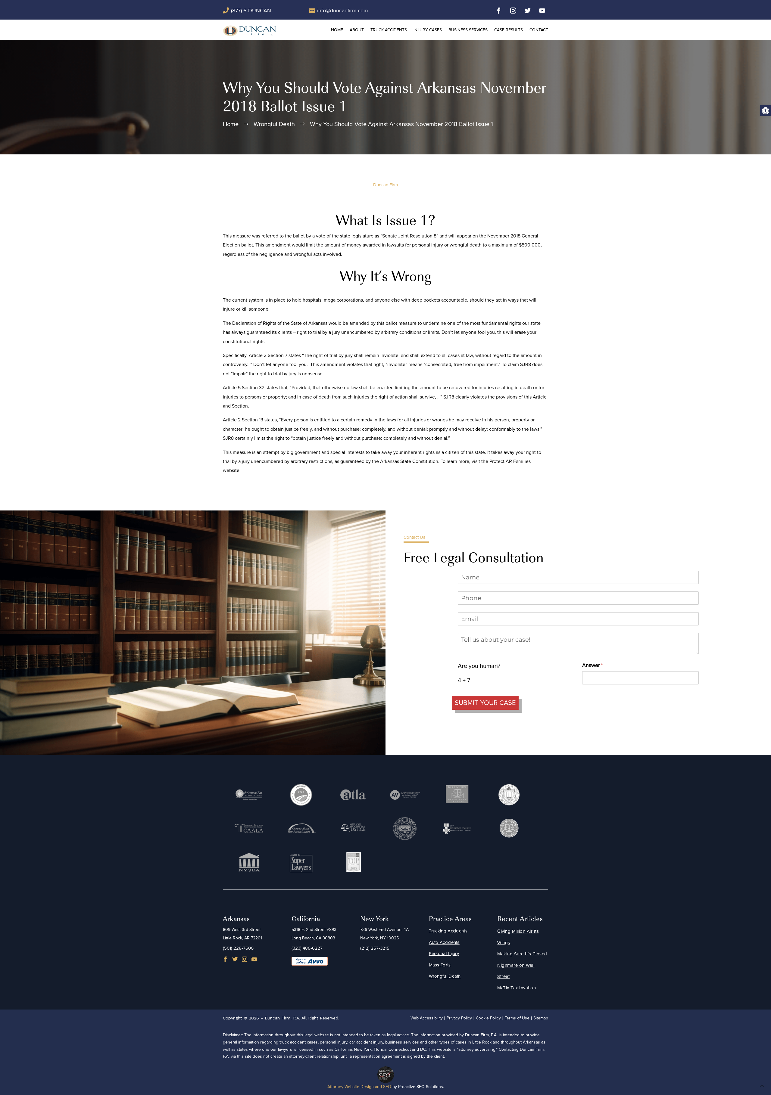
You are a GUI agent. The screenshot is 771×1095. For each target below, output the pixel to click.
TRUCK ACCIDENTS (388, 30)
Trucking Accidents (448, 931)
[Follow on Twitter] (528, 11)
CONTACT (538, 30)
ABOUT (357, 30)
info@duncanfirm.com (342, 10)
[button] (765, 110)
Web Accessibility (426, 1018)
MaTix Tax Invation (516, 988)
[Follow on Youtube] (542, 11)
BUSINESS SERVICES (468, 30)
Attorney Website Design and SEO (359, 1087)
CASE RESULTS (508, 30)
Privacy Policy (459, 1018)
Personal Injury (444, 953)
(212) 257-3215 (374, 948)
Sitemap (540, 1018)
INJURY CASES (428, 30)
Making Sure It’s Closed (522, 954)
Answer (602, 665)
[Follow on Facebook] (499, 11)
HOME (337, 30)
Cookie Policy (488, 1018)
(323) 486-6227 (307, 948)
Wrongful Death (445, 976)
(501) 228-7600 (238, 948)
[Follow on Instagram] (513, 11)
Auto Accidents (444, 942)
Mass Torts (440, 965)
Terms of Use (517, 1018)
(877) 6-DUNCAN (251, 10)
